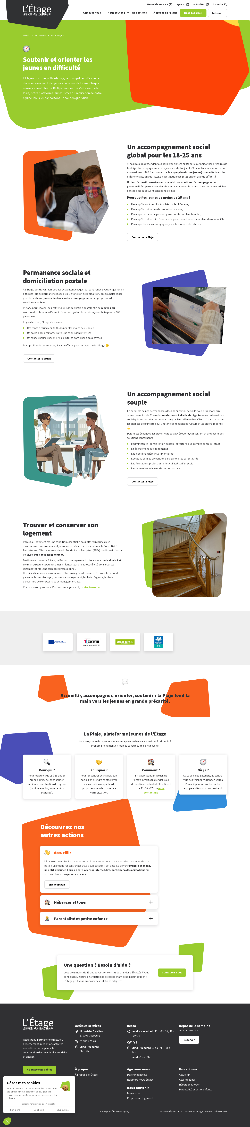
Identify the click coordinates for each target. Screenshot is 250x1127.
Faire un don (134, 1093)
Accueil (26, 35)
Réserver (189, 1040)
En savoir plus (57, 884)
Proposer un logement (140, 1098)
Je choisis (39, 1109)
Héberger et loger (189, 1084)
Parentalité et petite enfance (195, 1089)
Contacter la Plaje (142, 237)
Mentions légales (168, 1111)
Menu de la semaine (157, 4)
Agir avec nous (92, 12)
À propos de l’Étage (165, 12)
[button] (7, 1121)
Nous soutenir (116, 12)
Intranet (217, 13)
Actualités (198, 4)
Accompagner (187, 1079)
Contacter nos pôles (39, 1069)
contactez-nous (90, 587)
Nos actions (139, 12)
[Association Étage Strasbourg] (37, 15)
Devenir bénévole (137, 1074)
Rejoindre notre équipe (140, 1079)
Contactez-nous (172, 972)
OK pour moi (63, 1109)
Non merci (15, 1109)
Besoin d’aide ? (193, 13)
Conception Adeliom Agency (114, 1111)
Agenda (181, 4)
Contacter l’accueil (39, 358)
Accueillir (184, 1074)
